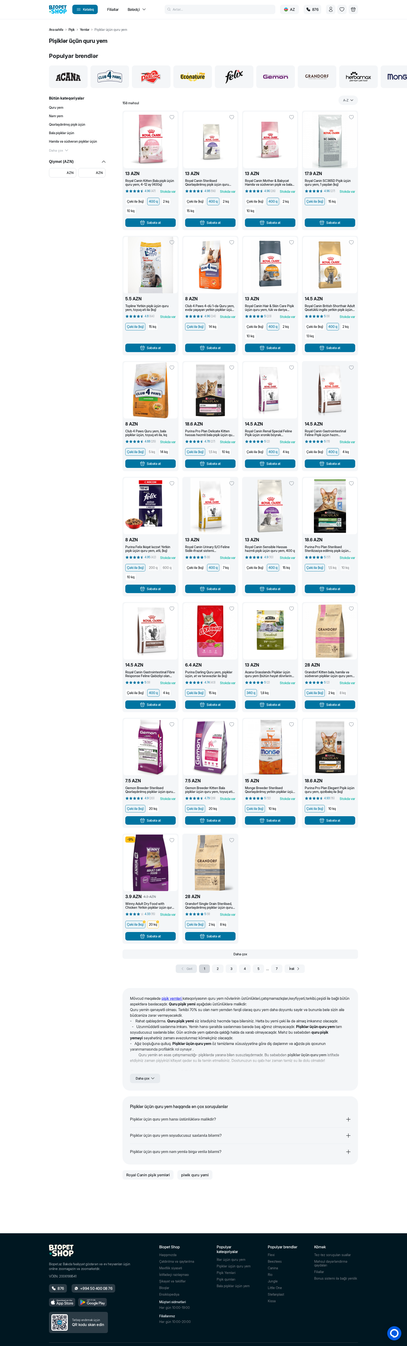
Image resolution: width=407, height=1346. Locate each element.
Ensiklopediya (169, 1294)
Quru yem (56, 107)
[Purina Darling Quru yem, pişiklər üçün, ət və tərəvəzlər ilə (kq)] (210, 631)
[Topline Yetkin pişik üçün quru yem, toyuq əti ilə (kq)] (150, 265)
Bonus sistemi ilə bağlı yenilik (335, 1278)
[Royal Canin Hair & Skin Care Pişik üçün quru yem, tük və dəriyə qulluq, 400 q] (270, 265)
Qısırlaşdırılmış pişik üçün (67, 124)
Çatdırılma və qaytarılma (176, 1261)
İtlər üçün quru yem (231, 1260)
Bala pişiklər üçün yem (233, 1286)
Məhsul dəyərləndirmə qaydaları (330, 1263)
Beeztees (275, 1261)
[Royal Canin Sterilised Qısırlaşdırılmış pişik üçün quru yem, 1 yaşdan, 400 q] (210, 140)
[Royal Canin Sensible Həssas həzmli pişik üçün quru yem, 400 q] (270, 506)
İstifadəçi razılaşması (174, 1275)
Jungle (273, 1281)
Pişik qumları (226, 1279)
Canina (273, 1268)
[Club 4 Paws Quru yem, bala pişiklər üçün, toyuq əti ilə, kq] (150, 390)
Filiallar (319, 1272)
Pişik (72, 30)
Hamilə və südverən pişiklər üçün (73, 141)
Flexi (271, 1255)
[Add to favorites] (172, 117)
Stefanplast (276, 1294)
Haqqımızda (167, 1255)
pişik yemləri (172, 998)
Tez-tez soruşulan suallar (332, 1255)
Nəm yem (56, 116)
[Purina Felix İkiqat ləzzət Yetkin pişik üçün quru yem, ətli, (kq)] (150, 506)
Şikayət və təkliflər (172, 1281)
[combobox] (348, 100)
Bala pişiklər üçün (61, 133)
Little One (275, 1288)
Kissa (272, 1301)
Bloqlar (164, 1288)
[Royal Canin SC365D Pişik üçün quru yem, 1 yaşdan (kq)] (330, 140)
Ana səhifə (56, 30)
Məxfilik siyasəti (170, 1268)
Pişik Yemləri (226, 1273)
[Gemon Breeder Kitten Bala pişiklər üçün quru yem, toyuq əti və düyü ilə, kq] (210, 747)
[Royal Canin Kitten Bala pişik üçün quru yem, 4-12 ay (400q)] (150, 140)
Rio (270, 1275)
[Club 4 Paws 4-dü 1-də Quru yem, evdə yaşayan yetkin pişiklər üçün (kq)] (210, 265)
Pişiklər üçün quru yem (234, 1266)
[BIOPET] (58, 9)
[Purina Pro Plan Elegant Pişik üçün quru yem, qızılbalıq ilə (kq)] (330, 747)
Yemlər (85, 30)
